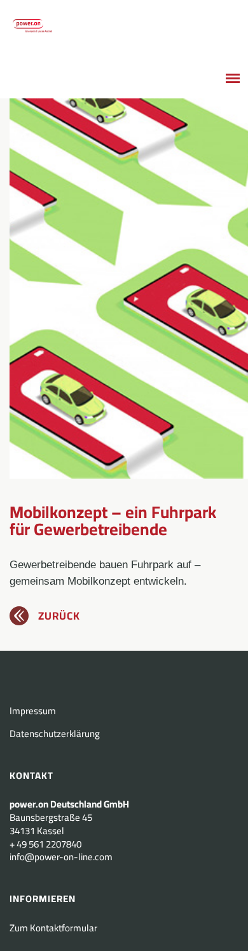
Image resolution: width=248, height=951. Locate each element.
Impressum (33, 711)
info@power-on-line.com (61, 857)
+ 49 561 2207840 (45, 844)
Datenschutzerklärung (55, 733)
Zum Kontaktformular (53, 928)
